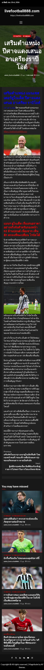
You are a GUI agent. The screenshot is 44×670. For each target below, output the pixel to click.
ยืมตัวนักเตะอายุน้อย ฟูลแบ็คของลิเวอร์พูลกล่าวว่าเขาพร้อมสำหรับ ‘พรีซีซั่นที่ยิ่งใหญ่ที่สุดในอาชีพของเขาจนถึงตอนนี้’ (22, 620)
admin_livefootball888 (12, 75)
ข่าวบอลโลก (17, 36)
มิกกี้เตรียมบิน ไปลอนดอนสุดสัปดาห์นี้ (22, 541)
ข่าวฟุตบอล (26, 36)
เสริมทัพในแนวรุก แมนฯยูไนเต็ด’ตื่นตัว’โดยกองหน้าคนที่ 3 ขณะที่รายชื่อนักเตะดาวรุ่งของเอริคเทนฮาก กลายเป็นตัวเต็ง (22, 456)
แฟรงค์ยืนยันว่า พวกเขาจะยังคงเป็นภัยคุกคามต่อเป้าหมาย (22, 502)
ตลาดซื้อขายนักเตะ (9, 634)
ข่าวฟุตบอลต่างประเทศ (19, 515)
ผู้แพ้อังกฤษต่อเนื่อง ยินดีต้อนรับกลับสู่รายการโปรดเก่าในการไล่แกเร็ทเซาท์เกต (22, 466)
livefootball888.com (22, 11)
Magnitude (33, 664)
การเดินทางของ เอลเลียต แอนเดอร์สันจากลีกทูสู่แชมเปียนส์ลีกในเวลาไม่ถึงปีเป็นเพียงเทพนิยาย (22, 578)
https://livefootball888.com (15, 131)
